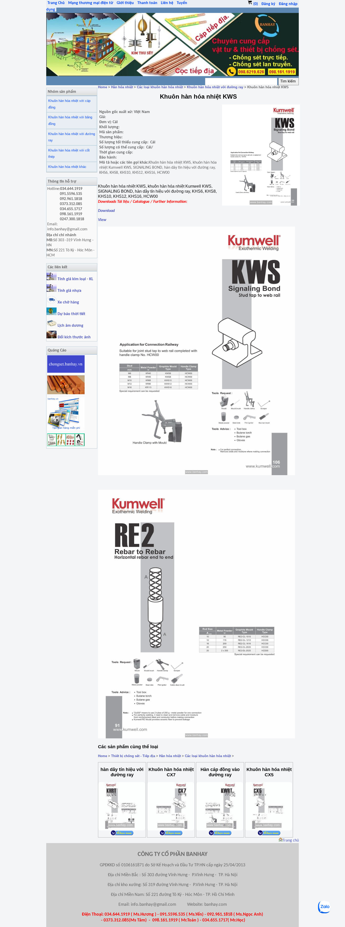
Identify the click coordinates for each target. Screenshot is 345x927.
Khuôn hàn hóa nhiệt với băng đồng (70, 120)
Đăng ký (268, 4)
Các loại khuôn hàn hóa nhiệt (160, 87)
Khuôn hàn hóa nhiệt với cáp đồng (69, 104)
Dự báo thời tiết (71, 314)
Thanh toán (147, 3)
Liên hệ (167, 3)
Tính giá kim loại (72, 279)
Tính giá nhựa (69, 291)
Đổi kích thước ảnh (74, 337)
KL (91, 279)
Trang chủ (291, 840)
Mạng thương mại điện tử (90, 3)
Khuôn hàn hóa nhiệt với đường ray (71, 137)
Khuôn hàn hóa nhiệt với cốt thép (69, 153)
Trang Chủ (56, 3)
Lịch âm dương (70, 326)
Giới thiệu (125, 3)
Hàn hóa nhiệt (122, 87)
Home (102, 87)
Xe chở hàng (68, 302)
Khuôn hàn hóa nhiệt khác (67, 167)
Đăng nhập (288, 4)
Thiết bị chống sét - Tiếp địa (133, 756)
